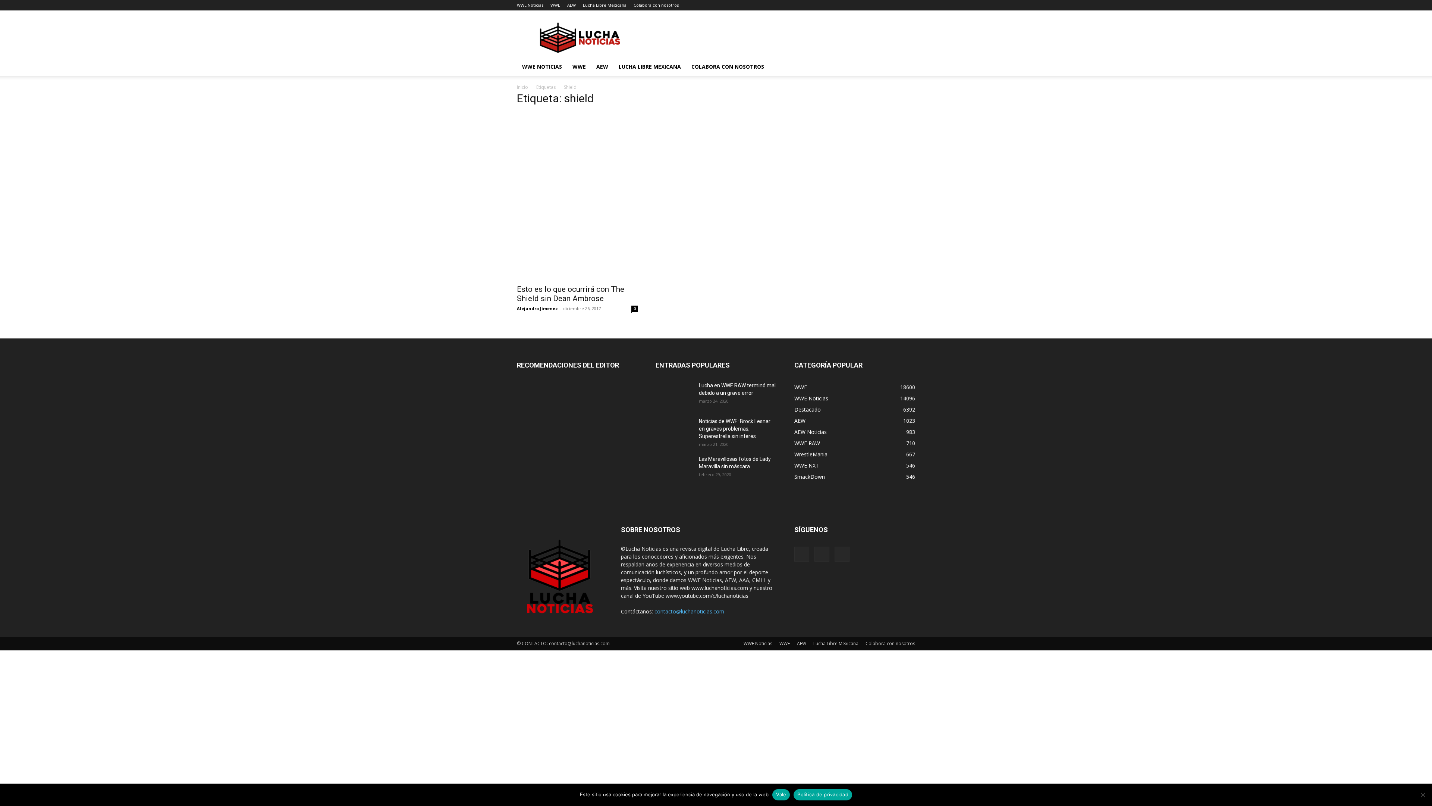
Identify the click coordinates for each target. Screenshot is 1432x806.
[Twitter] (842, 554)
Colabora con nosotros (656, 5)
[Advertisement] (646, 165)
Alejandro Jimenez (537, 308)
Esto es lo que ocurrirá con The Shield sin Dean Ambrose (570, 294)
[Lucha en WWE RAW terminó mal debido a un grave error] (674, 395)
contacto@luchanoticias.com (689, 611)
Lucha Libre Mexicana (604, 5)
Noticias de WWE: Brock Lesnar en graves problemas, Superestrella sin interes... (734, 428)
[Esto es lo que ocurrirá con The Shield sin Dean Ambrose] (577, 250)
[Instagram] (821, 554)
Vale (781, 794)
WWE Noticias (530, 5)
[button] (906, 67)
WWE (555, 5)
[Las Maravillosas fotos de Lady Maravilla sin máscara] (674, 468)
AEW (571, 5)
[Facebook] (801, 554)
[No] (1422, 795)
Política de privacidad (822, 794)
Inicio (522, 87)
